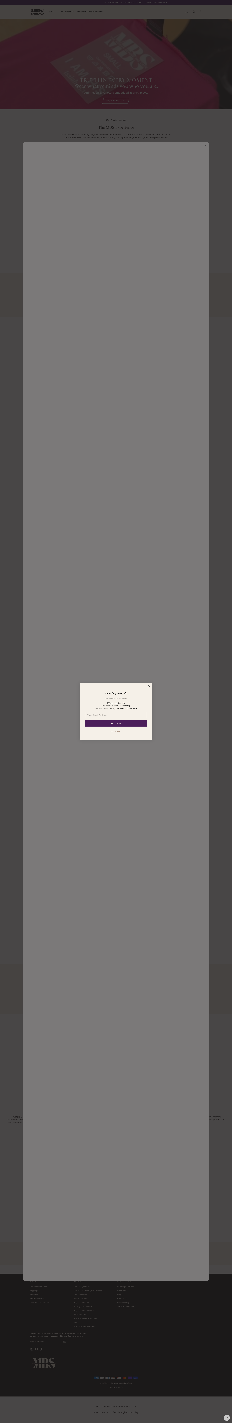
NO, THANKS (116, 731)
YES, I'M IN (116, 723)
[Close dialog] (149, 686)
